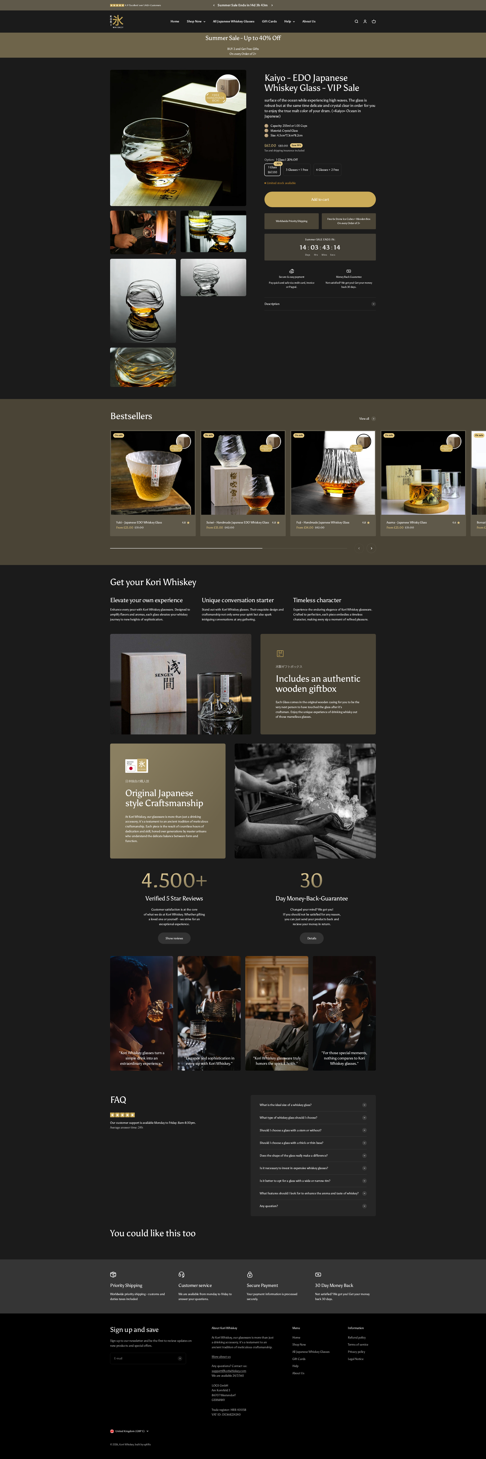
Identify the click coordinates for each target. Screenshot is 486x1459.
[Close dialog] (475, 6)
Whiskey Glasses (362, 762)
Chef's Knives (362, 777)
